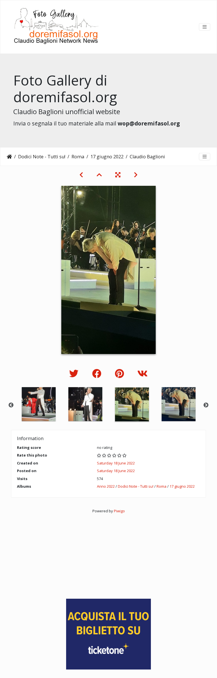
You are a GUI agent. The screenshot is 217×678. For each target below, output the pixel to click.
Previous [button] (11, 405)
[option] (38, 404)
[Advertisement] (108, 553)
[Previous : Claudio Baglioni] (81, 175)
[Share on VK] (142, 373)
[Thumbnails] (99, 175)
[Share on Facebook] (97, 373)
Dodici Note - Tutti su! (41, 156)
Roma (77, 156)
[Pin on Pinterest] (120, 373)
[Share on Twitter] (75, 373)
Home (9, 156)
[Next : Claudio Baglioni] (135, 175)
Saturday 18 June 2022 (116, 463)
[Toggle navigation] (204, 27)
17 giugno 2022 (106, 156)
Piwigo (119, 510)
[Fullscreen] (117, 175)
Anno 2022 (106, 486)
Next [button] (206, 405)
